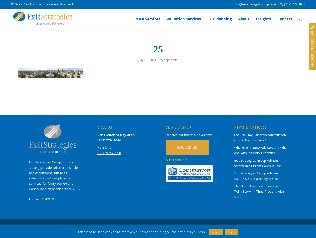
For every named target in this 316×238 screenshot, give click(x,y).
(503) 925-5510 (109, 153)
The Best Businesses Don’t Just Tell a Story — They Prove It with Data (259, 191)
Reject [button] (232, 232)
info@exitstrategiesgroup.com (254, 4)
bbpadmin (171, 60)
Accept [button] (216, 232)
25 (158, 49)
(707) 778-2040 (294, 4)
